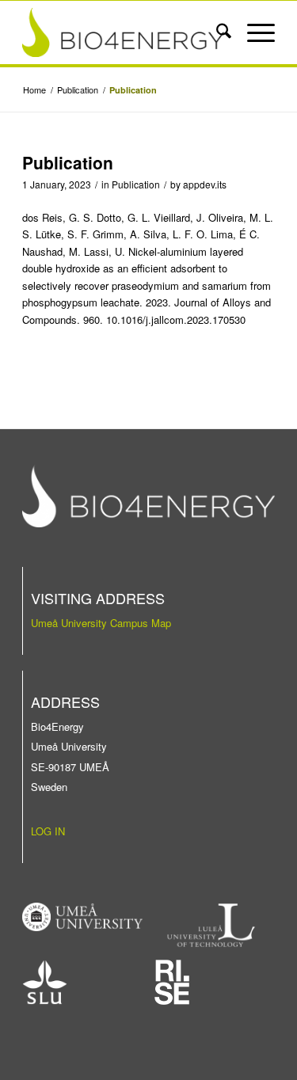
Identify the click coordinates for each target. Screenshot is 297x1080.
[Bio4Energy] (123, 32)
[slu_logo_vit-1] (44, 982)
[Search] (215, 32)
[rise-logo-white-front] (171, 982)
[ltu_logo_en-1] (211, 925)
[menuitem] (215, 32)
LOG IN (48, 831)
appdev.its (205, 184)
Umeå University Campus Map (101, 622)
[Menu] (253, 32)
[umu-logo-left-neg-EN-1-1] (82, 917)
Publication (136, 184)
